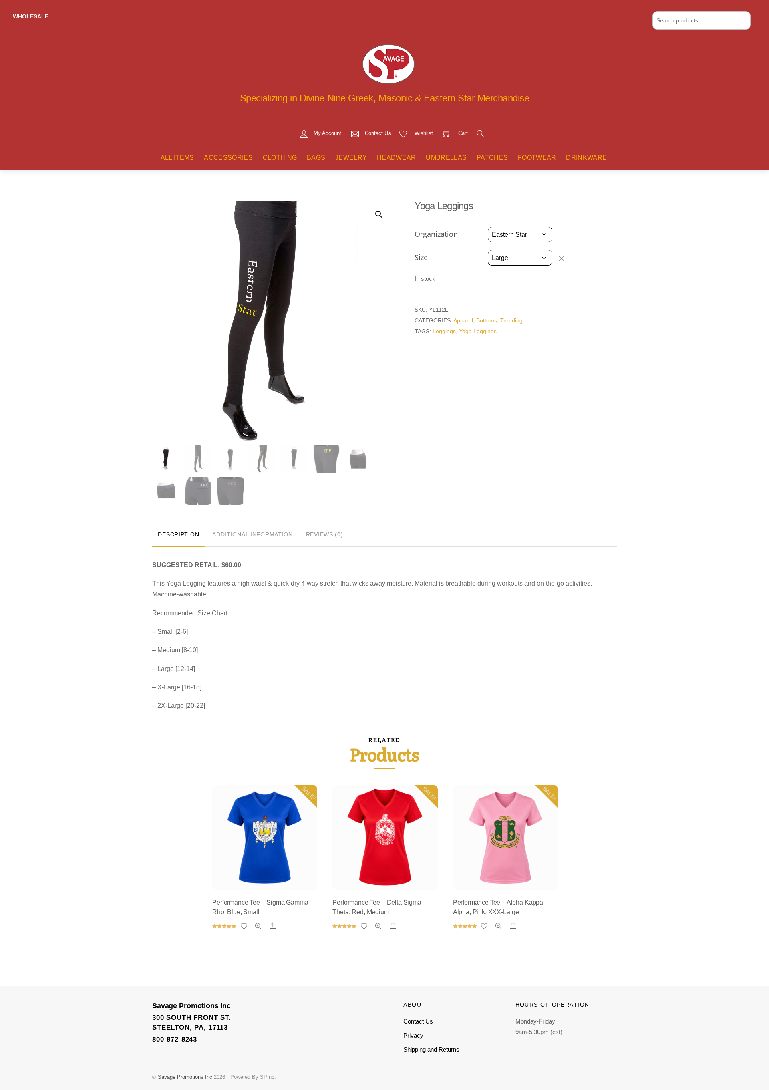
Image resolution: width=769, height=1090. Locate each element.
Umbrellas (446, 157)
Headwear (396, 157)
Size (421, 257)
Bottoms (486, 320)
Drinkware (586, 157)
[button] (379, 214)
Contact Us (418, 1021)
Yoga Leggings (478, 331)
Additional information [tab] (252, 534)
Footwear (537, 157)
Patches (492, 157)
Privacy (413, 1035)
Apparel (463, 320)
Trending (511, 320)
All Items (177, 157)
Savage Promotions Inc (185, 1077)
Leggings (444, 331)
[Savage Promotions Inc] (388, 63)
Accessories (228, 157)
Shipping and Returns (431, 1049)
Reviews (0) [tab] (324, 534)
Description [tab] (178, 534)
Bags (316, 157)
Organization (436, 234)
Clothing (280, 157)
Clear (565, 258)
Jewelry (351, 157)
